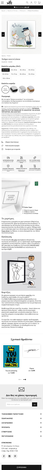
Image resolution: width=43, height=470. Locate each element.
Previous (3, 34)
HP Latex (14, 240)
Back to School (22, 7)
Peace (32, 368)
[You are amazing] (11, 356)
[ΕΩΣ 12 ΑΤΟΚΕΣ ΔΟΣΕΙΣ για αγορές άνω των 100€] (34, 158)
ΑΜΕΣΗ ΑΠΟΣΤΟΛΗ (21, 160)
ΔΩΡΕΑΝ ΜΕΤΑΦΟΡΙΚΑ (8, 160)
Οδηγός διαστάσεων (12, 142)
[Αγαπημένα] (35, 2)
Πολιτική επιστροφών (12, 145)
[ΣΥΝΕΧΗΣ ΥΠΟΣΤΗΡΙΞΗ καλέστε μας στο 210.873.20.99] (21, 166)
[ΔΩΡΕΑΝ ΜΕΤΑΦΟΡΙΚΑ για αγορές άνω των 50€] (8, 158)
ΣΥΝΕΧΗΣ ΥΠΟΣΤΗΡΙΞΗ (21, 168)
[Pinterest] (15, 456)
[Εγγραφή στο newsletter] (34, 404)
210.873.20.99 (21, 171)
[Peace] (32, 350)
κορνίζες (29, 295)
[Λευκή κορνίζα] (22, 89)
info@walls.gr (13, 448)
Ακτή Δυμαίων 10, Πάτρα (11, 446)
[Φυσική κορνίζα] (30, 89)
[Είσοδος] (31, 2)
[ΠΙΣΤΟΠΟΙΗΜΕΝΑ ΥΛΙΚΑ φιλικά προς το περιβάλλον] (34, 166)
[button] (2, 2)
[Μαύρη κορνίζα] (14, 89)
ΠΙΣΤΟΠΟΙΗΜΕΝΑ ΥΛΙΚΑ (34, 168)
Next (39, 34)
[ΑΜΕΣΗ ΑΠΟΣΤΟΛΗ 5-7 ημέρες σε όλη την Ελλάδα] (21, 158)
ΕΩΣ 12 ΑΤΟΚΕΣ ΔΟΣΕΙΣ (34, 160)
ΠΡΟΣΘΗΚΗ (22, 467)
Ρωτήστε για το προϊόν (12, 149)
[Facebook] (4, 456)
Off (26, 7)
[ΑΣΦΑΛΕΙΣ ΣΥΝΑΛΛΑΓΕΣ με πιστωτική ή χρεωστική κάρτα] (8, 166)
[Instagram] (9, 456)
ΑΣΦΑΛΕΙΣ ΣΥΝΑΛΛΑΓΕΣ (8, 168)
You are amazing (11, 371)
